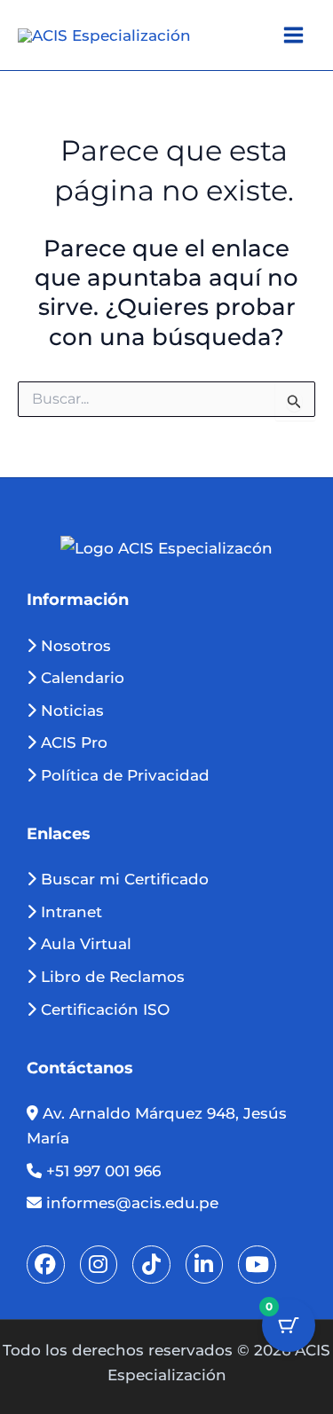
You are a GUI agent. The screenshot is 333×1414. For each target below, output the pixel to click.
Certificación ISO (103, 1009)
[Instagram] (99, 1264)
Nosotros (73, 646)
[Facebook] (46, 1264)
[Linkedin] (205, 1264)
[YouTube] (257, 1264)
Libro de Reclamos (110, 977)
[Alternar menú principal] (293, 35)
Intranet (69, 912)
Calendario (80, 678)
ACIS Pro (71, 742)
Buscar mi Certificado (122, 879)
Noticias (70, 710)
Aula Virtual (83, 944)
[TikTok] (151, 1264)
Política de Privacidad (123, 775)
